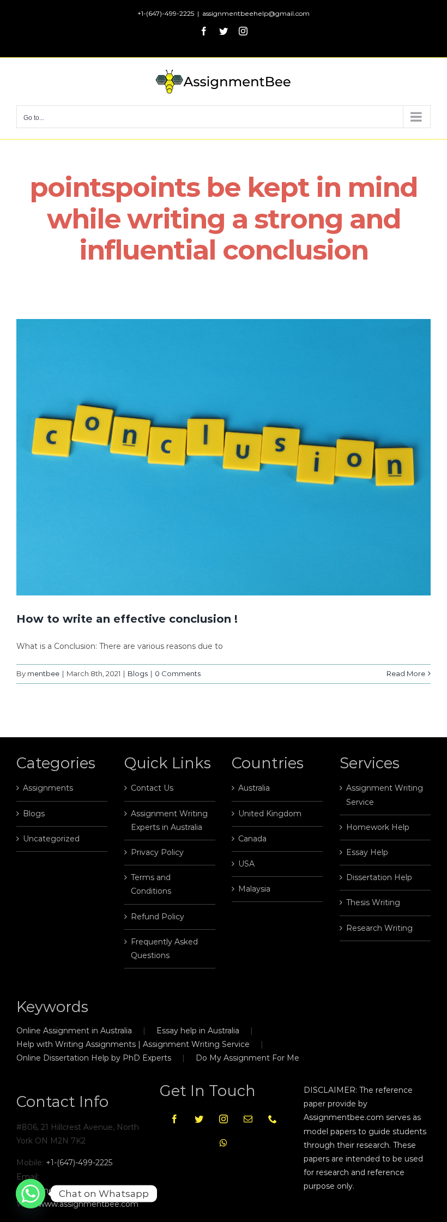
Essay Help (367, 852)
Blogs (138, 673)
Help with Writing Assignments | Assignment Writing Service (133, 1044)
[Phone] (272, 1119)
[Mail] (248, 1119)
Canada (252, 839)
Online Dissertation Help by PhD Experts (93, 1058)
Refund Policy (157, 917)
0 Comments (178, 673)
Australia (254, 788)
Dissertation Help (379, 877)
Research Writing (379, 928)
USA (246, 864)
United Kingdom (269, 813)
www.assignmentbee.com (88, 1204)
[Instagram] (223, 1119)
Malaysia (254, 889)
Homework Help (377, 827)
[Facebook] (174, 1119)
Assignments (48, 788)
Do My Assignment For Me (247, 1058)
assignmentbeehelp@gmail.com (256, 13)
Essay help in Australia (197, 1031)
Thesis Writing (373, 902)
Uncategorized (51, 839)
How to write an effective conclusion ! (127, 618)
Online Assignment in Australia (74, 1031)
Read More (405, 673)
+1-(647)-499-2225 (79, 1162)
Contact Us (152, 788)
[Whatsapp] (223, 1143)
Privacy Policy (157, 852)
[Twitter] (199, 1119)
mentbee (43, 673)
